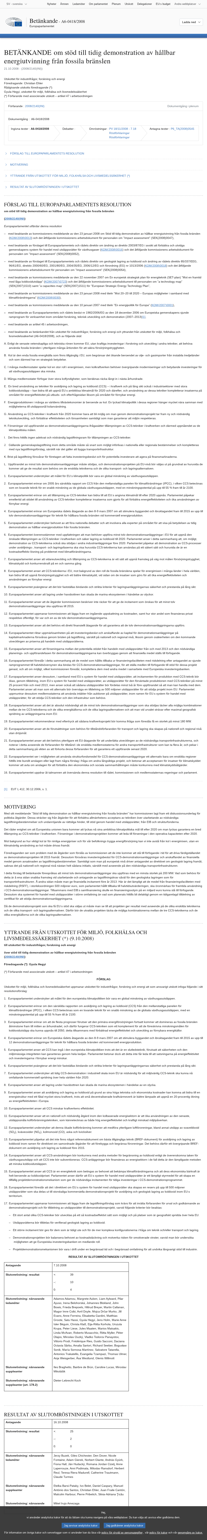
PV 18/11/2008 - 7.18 (122, 128)
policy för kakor (158, 1532)
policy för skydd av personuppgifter (122, 1532)
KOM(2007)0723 (55, 281)
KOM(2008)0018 (155, 265)
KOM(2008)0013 (20, 237)
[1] (143, 316)
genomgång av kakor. (190, 1532)
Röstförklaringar (119, 133)
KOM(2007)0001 (162, 305)
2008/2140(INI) (34, 106)
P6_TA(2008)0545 (182, 128)
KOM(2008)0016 (112, 249)
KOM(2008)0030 (49, 297)
